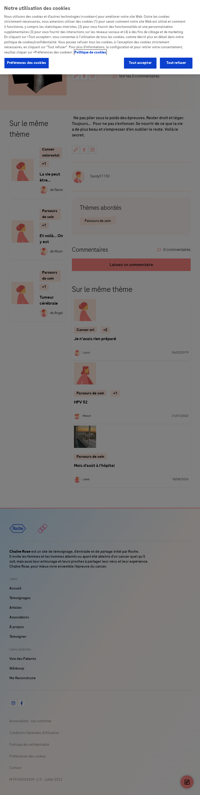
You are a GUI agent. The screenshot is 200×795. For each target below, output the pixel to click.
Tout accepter (140, 63)
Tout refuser (176, 63)
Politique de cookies (90, 52)
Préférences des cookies (26, 63)
